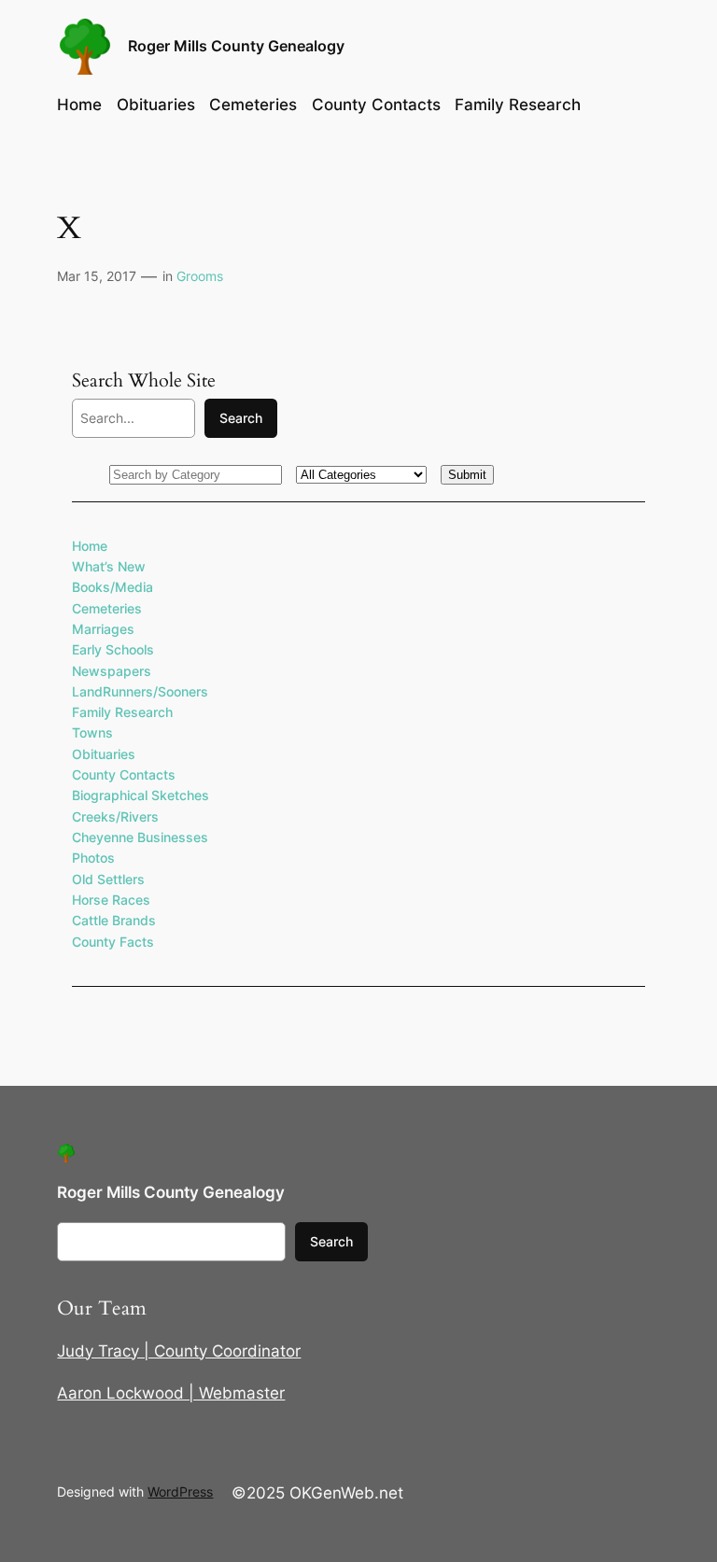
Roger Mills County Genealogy (236, 46)
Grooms (199, 276)
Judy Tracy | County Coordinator (179, 1351)
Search (240, 418)
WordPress (180, 1491)
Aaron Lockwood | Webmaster (171, 1393)
